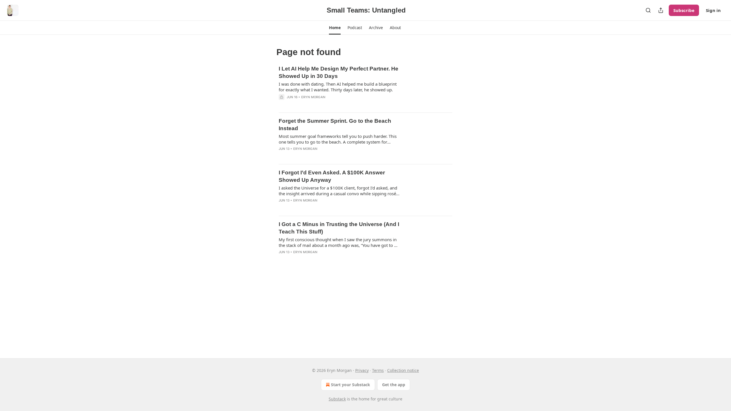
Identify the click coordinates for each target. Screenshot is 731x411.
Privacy (362, 370)
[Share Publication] (660, 10)
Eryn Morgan (313, 97)
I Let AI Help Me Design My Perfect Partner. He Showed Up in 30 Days (338, 72)
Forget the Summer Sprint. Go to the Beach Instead (335, 124)
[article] (365, 86)
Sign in (713, 10)
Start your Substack (350, 384)
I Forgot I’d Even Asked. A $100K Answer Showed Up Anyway (332, 176)
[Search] (648, 10)
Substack (337, 399)
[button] (335, 28)
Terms (378, 370)
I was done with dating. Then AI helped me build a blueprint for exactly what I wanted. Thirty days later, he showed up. (338, 86)
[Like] (282, 104)
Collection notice (403, 370)
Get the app (393, 384)
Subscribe (683, 10)
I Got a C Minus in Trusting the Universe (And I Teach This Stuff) (339, 228)
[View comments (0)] (320, 104)
